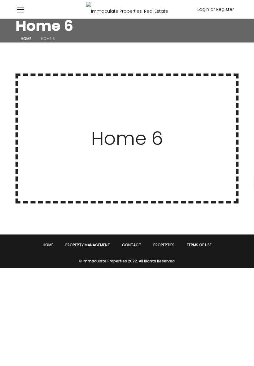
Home (26, 38)
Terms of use (199, 245)
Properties (163, 245)
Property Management (87, 245)
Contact (131, 245)
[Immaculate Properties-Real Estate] (127, 9)
